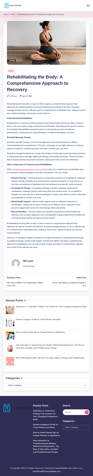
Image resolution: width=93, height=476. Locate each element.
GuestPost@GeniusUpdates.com (46, 471)
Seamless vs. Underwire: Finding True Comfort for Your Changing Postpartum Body (45, 415)
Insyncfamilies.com (63, 468)
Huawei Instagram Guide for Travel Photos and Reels (45, 426)
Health (11, 71)
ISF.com (28, 260)
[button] (28, 266)
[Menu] (88, 5)
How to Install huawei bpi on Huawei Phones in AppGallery (46, 434)
